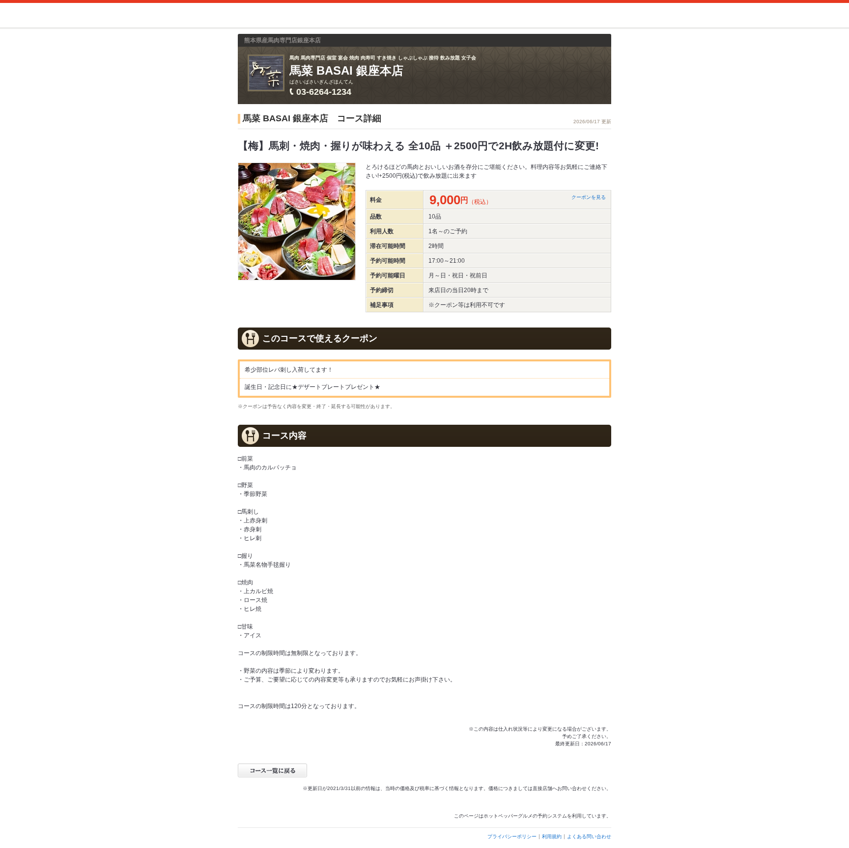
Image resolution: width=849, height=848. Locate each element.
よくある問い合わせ (589, 836)
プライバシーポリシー (512, 836)
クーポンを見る (588, 197)
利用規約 (552, 836)
